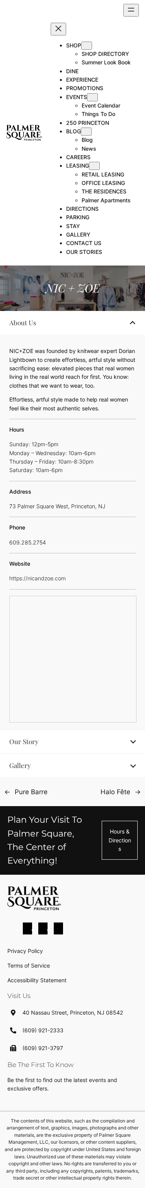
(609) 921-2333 (42, 1030)
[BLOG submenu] (86, 132)
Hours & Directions (120, 840)
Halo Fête (115, 792)
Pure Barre (31, 792)
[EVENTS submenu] (92, 97)
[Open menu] (131, 10)
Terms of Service (28, 965)
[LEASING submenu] (94, 166)
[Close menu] (58, 29)
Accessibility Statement (37, 980)
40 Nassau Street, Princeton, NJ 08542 (72, 1012)
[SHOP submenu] (86, 46)
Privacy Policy (25, 951)
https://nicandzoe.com (37, 578)
